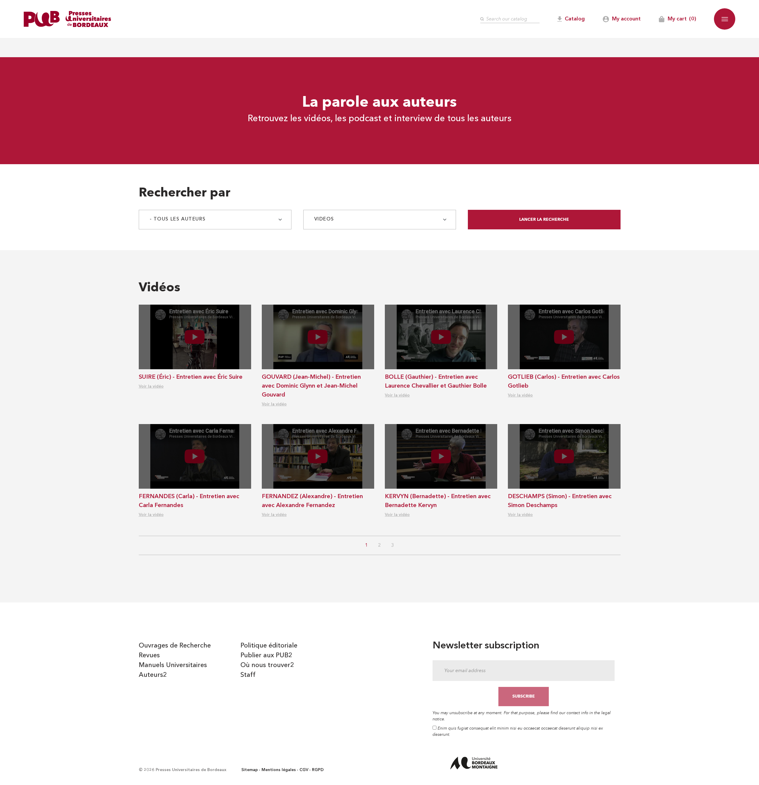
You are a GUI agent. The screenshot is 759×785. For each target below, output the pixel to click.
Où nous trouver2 (267, 665)
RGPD (318, 770)
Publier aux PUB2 (266, 655)
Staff (248, 675)
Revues (149, 655)
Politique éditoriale (268, 645)
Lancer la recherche (544, 219)
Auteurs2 (153, 675)
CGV (303, 770)
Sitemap (249, 770)
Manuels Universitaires (173, 665)
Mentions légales (278, 770)
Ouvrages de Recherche (175, 645)
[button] (724, 19)
